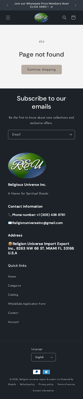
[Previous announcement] (7, 5)
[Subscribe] (70, 134)
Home (12, 276)
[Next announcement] (75, 5)
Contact (13, 313)
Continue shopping (41, 69)
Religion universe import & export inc (40, 379)
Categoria (14, 286)
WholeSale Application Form (27, 304)
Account (13, 322)
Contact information (43, 390)
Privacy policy (46, 384)
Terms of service (66, 384)
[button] (8, 17)
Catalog (13, 295)
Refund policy (27, 384)
